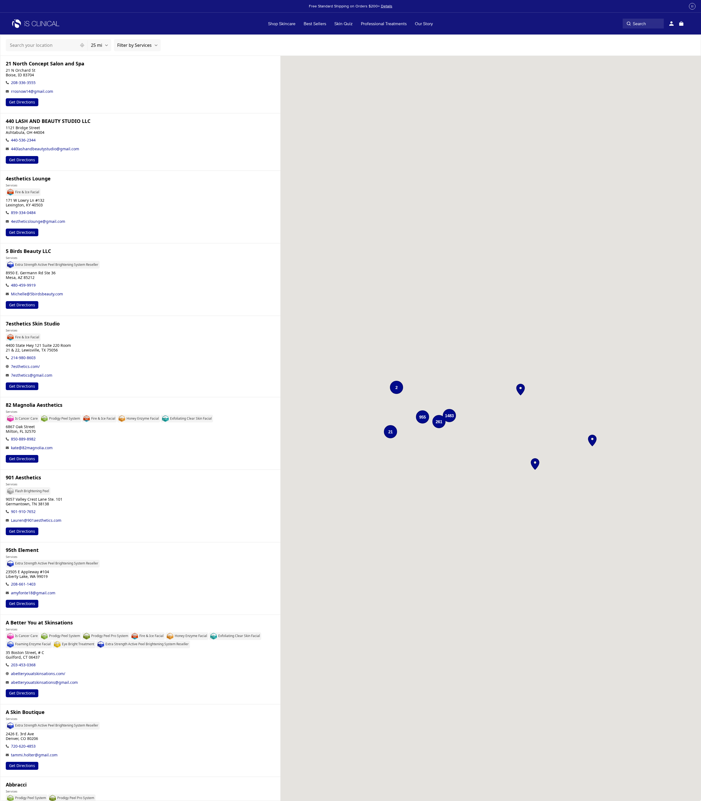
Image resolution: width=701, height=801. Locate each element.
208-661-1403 (23, 584)
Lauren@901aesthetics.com (36, 520)
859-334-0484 (23, 212)
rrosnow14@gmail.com (32, 91)
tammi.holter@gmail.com (34, 754)
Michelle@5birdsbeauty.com (37, 293)
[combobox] (41, 45)
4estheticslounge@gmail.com (38, 221)
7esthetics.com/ (25, 366)
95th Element (22, 550)
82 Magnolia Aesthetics (34, 405)
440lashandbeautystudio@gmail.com (45, 148)
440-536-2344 (23, 140)
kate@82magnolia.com (32, 447)
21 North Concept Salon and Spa (45, 63)
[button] (520, 389)
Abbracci (16, 784)
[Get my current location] (82, 45)
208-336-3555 (23, 82)
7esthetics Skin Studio (33, 323)
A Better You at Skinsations (39, 622)
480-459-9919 (23, 285)
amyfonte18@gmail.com (33, 592)
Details (386, 6)
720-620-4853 (23, 746)
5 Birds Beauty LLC (28, 251)
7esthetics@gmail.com (31, 375)
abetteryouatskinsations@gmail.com (44, 682)
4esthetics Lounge (28, 178)
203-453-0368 (23, 664)
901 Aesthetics (23, 477)
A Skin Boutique (25, 712)
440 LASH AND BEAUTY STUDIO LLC (48, 121)
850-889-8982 (23, 439)
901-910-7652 (23, 511)
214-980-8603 (23, 357)
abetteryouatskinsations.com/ (38, 673)
